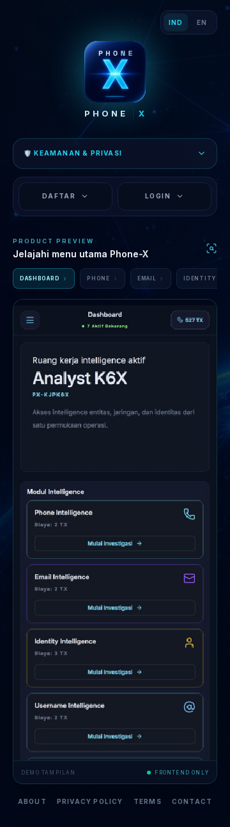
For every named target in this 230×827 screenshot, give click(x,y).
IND (175, 22)
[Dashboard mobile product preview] (115, 530)
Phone (98, 278)
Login (158, 196)
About (32, 801)
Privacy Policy (90, 801)
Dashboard (39, 278)
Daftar (58, 196)
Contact (192, 801)
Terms (148, 801)
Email (147, 278)
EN (202, 22)
